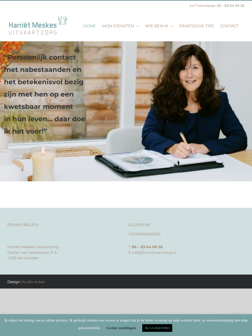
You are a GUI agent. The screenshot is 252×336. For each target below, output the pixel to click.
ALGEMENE (139, 224)
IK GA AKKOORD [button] (157, 328)
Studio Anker (33, 281)
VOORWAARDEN (144, 234)
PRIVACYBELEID (22, 224)
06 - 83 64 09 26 (231, 6)
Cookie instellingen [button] (121, 328)
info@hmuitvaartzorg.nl (154, 252)
